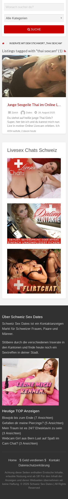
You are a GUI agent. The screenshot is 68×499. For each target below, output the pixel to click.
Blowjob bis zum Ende (17, 418)
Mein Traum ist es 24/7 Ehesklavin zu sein (32, 428)
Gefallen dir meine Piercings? (23, 423)
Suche (35, 29)
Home (12, 460)
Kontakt (54, 460)
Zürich (15, 112)
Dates (29, 112)
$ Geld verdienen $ (32, 460)
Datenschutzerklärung (34, 465)
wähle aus (35, 10)
